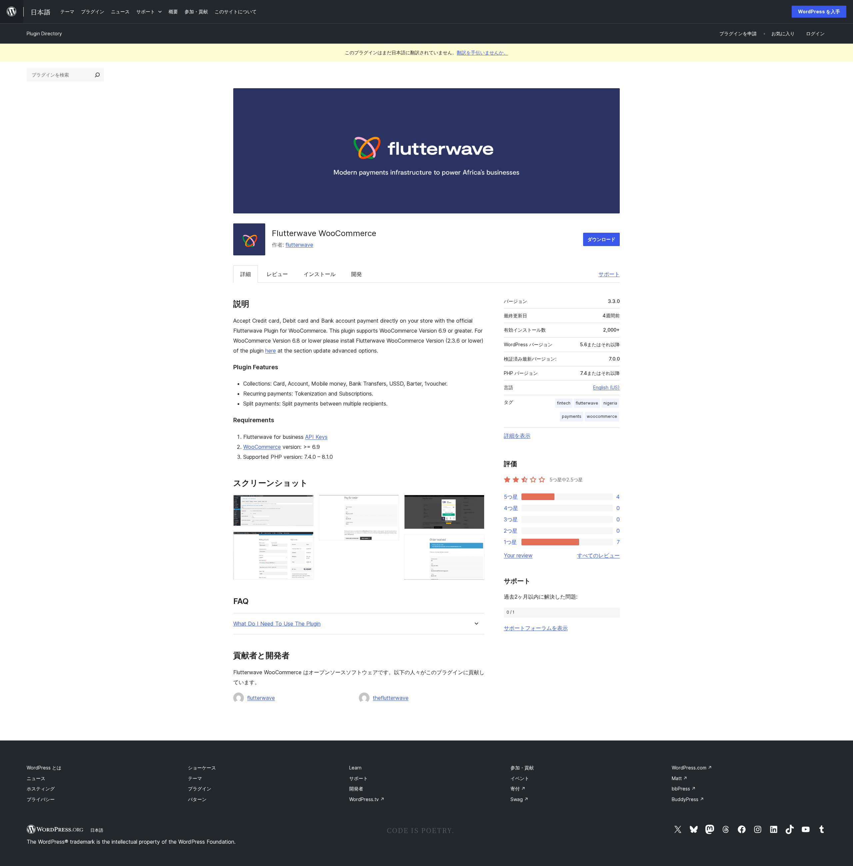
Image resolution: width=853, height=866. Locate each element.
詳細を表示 (517, 435)
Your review (518, 555)
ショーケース (202, 767)
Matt (679, 778)
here (270, 350)
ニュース (36, 778)
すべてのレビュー (598, 555)
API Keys (316, 436)
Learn (355, 767)
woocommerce (602, 416)
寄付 (517, 788)
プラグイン (199, 788)
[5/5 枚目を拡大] (475, 543)
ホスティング (41, 788)
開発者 (356, 788)
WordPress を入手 (819, 11)
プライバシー (41, 799)
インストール (320, 274)
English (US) (606, 387)
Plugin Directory (44, 33)
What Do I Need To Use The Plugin (277, 624)
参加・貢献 (522, 767)
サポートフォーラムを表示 (536, 628)
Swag (519, 799)
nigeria (610, 403)
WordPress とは (44, 767)
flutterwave (299, 244)
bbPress (684, 788)
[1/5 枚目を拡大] (304, 503)
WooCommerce (262, 446)
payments (571, 416)
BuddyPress (688, 799)
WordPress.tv (367, 799)
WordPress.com (692, 767)
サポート (609, 274)
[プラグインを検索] (97, 75)
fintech (563, 403)
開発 (356, 274)
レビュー (277, 274)
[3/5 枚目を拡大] (390, 503)
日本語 (96, 830)
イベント (519, 778)
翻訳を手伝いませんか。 (482, 52)
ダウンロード (601, 239)
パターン (197, 799)
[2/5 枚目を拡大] (304, 540)
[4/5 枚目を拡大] (475, 503)
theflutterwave (391, 698)
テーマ (195, 778)
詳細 (245, 274)
